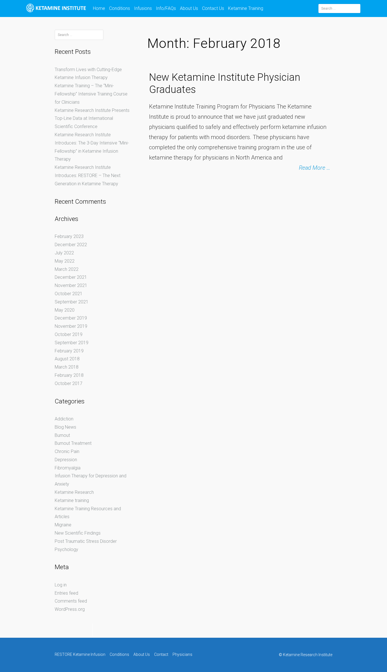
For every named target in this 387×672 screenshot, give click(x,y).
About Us (189, 8)
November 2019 (71, 326)
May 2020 (65, 310)
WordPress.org (70, 609)
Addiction (64, 419)
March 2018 (66, 367)
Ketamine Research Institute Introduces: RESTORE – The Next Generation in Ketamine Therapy (87, 175)
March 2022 (66, 269)
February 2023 (69, 236)
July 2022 (64, 253)
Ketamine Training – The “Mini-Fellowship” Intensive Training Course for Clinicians (91, 94)
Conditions (119, 8)
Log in (61, 585)
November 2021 (71, 285)
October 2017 (68, 383)
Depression (66, 459)
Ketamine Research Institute (307, 654)
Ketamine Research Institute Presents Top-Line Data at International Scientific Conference (92, 118)
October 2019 (68, 334)
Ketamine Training (245, 8)
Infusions (143, 8)
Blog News (65, 427)
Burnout (62, 435)
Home (99, 8)
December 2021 (71, 277)
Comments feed (71, 601)
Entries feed (66, 593)
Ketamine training (72, 500)
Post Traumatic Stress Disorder (86, 541)
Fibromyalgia (67, 468)
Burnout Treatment (73, 443)
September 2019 (71, 342)
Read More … (314, 167)
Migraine (63, 525)
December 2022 (71, 244)
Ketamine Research (74, 492)
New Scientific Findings (78, 533)
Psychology (66, 549)
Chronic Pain (67, 451)
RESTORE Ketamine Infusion (80, 654)
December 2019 (71, 318)
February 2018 (69, 375)
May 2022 (65, 261)
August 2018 (67, 358)
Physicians (182, 654)
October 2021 (68, 293)
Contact (161, 654)
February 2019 (69, 351)
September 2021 (71, 302)
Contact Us (213, 8)
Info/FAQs (166, 8)
